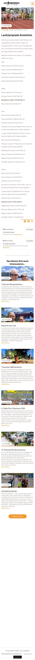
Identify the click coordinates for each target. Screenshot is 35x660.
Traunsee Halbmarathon (11, 367)
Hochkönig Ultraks (9, 491)
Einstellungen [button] (28, 654)
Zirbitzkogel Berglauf (8, 232)
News (10, 29)
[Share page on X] (32, 221)
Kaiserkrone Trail (8, 325)
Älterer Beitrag (8, 240)
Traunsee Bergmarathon (11, 284)
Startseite (4, 29)
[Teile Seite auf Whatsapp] (24, 221)
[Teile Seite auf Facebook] (28, 221)
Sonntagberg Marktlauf (9, 243)
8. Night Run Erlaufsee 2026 (13, 408)
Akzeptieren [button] (17, 657)
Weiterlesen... (6, 247)
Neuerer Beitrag (8, 229)
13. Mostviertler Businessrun (13, 450)
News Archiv (17, 516)
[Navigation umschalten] (33, 4)
